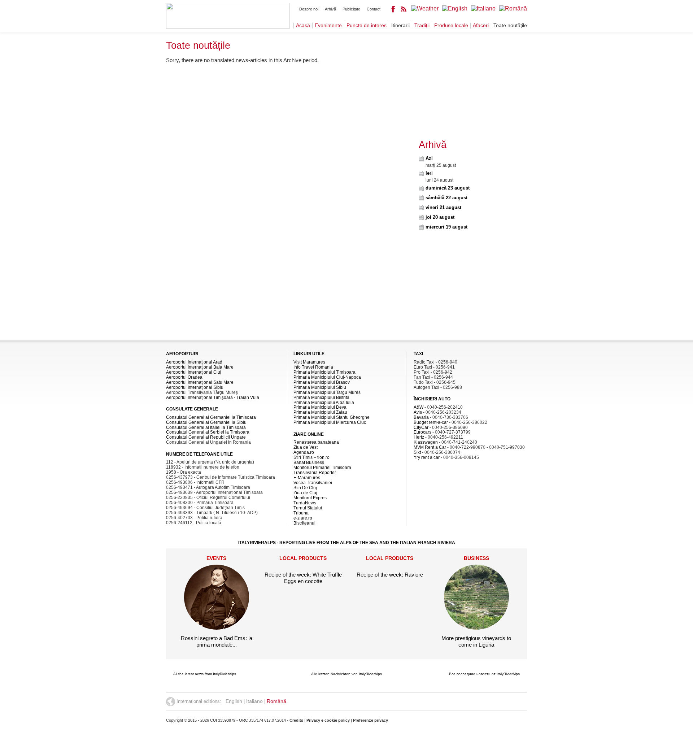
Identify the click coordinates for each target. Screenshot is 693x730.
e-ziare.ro (302, 518)
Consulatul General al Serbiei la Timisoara (207, 432)
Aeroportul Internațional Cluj (193, 372)
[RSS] (403, 11)
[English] (454, 8)
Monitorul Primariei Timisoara (322, 467)
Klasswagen (426, 442)
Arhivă (330, 9)
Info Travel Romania (313, 367)
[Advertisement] (289, 119)
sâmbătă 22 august (446, 197)
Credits (296, 720)
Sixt (417, 452)
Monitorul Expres (310, 497)
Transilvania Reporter (314, 472)
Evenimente (328, 25)
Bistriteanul (304, 523)
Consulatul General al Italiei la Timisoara (206, 427)
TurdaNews (304, 502)
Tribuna (301, 513)
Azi (429, 158)
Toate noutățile (510, 25)
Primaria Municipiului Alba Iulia (323, 402)
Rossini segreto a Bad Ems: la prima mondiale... (216, 641)
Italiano (254, 701)
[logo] (227, 27)
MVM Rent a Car (430, 447)
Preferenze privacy (370, 720)
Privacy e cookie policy (328, 720)
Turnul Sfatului (307, 507)
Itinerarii (400, 25)
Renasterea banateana (316, 442)
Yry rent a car (427, 457)
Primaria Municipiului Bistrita (321, 397)
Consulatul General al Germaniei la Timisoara (211, 417)
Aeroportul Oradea (184, 377)
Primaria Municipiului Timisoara (324, 372)
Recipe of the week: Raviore (390, 575)
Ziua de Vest (305, 447)
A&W (418, 407)
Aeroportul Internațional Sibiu (194, 387)
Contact (373, 9)
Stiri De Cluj (305, 487)
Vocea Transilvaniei (312, 482)
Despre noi (308, 9)
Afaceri (481, 25)
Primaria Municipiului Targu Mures (327, 392)
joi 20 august (440, 217)
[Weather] (425, 8)
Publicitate (351, 9)
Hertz (419, 437)
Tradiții (422, 25)
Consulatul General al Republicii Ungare (206, 437)
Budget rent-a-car (431, 422)
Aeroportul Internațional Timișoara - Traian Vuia (212, 397)
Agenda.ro (303, 452)
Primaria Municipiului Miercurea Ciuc (329, 422)
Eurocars (422, 432)
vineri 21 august (443, 207)
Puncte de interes (366, 25)
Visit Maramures (309, 362)
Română (276, 701)
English (234, 701)
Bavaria (421, 417)
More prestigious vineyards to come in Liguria (476, 641)
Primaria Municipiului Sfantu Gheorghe (331, 417)
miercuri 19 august (446, 227)
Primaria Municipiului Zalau (320, 412)
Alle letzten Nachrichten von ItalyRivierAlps (346, 674)
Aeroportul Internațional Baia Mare (200, 367)
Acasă (303, 25)
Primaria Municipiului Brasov (321, 382)
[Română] (513, 8)
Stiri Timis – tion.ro (311, 457)
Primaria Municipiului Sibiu (319, 387)
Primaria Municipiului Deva (319, 407)
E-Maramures (306, 477)
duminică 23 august (448, 188)
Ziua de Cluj (305, 492)
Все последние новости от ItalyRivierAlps (484, 674)
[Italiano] (483, 8)
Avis (418, 412)
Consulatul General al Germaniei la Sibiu (206, 422)
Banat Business (308, 462)
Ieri (429, 173)
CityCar (421, 427)
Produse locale (451, 25)
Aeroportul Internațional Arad (194, 362)
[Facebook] (393, 11)
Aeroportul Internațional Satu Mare (200, 382)
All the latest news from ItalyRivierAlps (204, 674)
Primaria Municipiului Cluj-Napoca (327, 377)
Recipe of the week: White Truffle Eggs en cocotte (303, 578)
